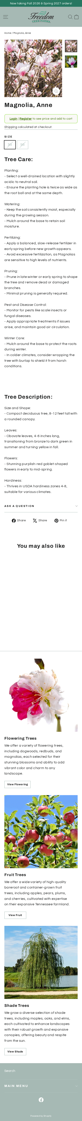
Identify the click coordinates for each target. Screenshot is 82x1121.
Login (13, 118)
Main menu (16, 1086)
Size (8, 136)
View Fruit (15, 915)
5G (22, 144)
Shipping (10, 127)
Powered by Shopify (40, 1116)
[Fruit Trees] (41, 831)
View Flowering (17, 784)
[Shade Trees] (41, 962)
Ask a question (19, 506)
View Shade (15, 1051)
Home (7, 33)
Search (9, 1071)
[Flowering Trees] (41, 695)
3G (10, 144)
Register (25, 118)
